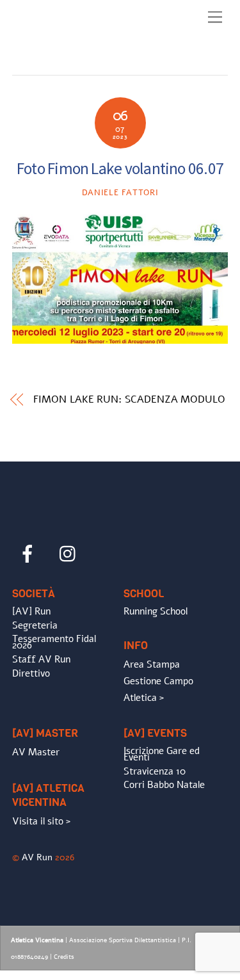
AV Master (36, 752)
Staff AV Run (41, 659)
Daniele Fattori (120, 192)
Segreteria (35, 625)
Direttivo (31, 673)
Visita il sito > (41, 821)
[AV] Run (31, 611)
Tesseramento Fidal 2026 (54, 642)
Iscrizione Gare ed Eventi (162, 754)
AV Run (37, 857)
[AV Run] (85, 62)
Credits (64, 956)
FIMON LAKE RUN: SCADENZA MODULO (129, 399)
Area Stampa (152, 664)
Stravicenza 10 (155, 771)
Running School (156, 611)
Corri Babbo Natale (164, 784)
